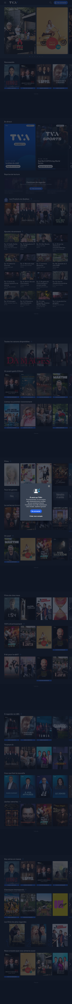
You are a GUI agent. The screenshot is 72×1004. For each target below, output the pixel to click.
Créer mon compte (36, 516)
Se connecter (36, 511)
